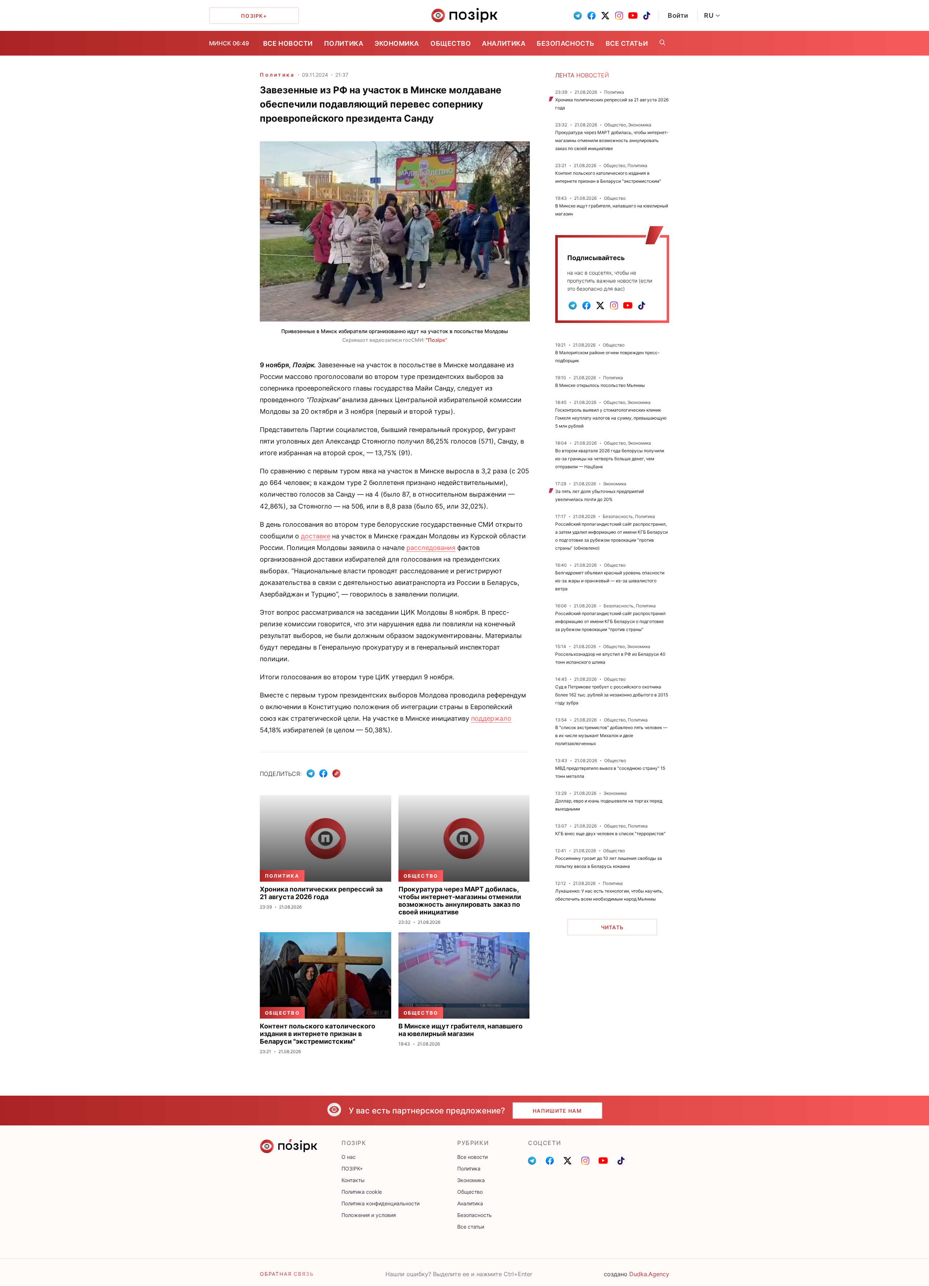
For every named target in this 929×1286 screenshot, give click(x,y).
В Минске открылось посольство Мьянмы (600, 385)
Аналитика (503, 43)
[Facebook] (323, 773)
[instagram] (619, 15)
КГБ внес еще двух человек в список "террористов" (610, 833)
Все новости (288, 43)
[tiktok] (646, 15)
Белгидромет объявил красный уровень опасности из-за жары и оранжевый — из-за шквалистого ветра (609, 580)
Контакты (353, 1180)
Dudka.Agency (649, 1274)
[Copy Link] (337, 773)
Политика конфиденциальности (380, 1203)
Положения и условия (368, 1215)
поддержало (491, 718)
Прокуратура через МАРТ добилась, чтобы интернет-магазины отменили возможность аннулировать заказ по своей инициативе (612, 140)
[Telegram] (310, 773)
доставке (315, 536)
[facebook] (591, 15)
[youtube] (632, 15)
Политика (343, 43)
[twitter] (605, 15)
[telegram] (577, 15)
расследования (430, 547)
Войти (678, 15)
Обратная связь (287, 1274)
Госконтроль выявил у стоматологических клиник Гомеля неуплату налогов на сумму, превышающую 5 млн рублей (611, 418)
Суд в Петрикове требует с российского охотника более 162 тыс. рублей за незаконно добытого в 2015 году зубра (611, 694)
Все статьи (627, 43)
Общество (450, 43)
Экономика (397, 43)
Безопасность (565, 43)
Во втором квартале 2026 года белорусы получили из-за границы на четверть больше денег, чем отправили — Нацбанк (609, 458)
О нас (348, 1157)
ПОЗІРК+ (352, 1168)
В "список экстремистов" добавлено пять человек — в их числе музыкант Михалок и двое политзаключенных (611, 735)
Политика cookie (361, 1192)
